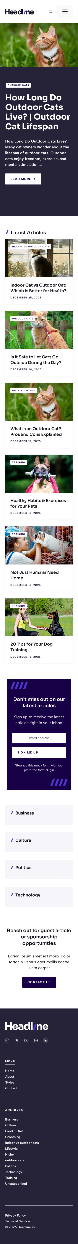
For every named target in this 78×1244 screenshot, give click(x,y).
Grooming (12, 1137)
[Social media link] (7, 1040)
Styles (9, 1082)
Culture (10, 1125)
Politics (10, 1166)
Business (11, 1119)
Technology (13, 1172)
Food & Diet (14, 1131)
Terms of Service (17, 1221)
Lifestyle (11, 1149)
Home (9, 1071)
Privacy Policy (15, 1215)
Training (18, 462)
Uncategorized (23, 390)
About (9, 1077)
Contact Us (39, 982)
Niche (9, 1154)
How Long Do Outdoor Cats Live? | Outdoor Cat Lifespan (37, 112)
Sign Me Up (27, 752)
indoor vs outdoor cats (30, 246)
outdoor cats (18, 85)
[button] (50, 11)
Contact (11, 1088)
